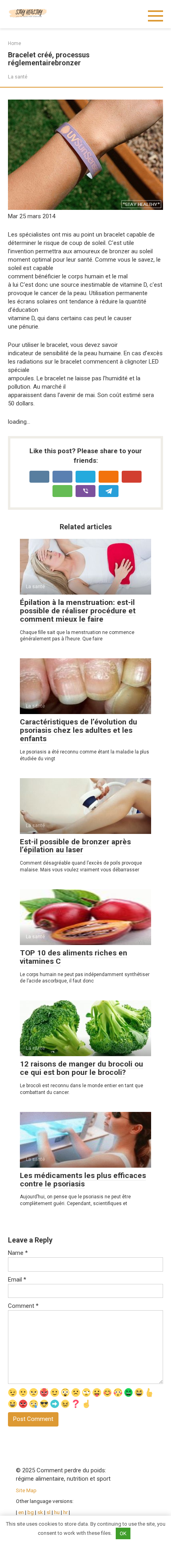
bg (30, 1512)
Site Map (26, 1490)
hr (65, 1512)
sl (49, 1512)
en (20, 1512)
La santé (17, 77)
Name (18, 1252)
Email (17, 1279)
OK (123, 1533)
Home (14, 43)
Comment (23, 1305)
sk (40, 1512)
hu (57, 1512)
